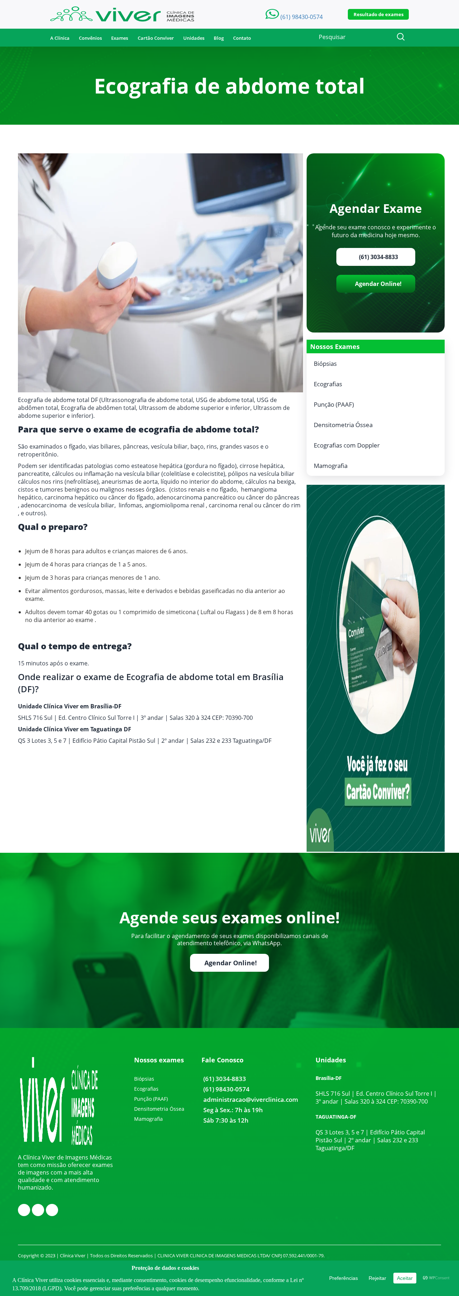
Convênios (90, 38)
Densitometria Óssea (343, 425)
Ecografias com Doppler (347, 445)
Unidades (193, 38)
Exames (119, 38)
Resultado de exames (378, 14)
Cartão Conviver (156, 38)
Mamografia (330, 466)
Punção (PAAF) (334, 404)
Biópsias (325, 363)
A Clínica (60, 38)
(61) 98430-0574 (226, 1089)
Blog (219, 38)
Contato (242, 38)
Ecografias (328, 384)
